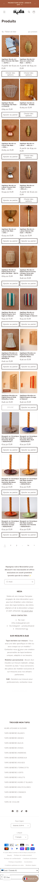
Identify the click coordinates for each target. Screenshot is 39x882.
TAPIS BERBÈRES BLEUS (13, 743)
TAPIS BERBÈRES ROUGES (14, 763)
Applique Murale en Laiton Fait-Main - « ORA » (9, 230)
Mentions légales (31, 865)
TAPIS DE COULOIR (11, 802)
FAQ (5, 717)
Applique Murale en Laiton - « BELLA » (27, 144)
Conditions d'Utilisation (13, 702)
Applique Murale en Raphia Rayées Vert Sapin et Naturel (9, 314)
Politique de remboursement (23, 855)
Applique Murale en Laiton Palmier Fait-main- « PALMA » (27, 230)
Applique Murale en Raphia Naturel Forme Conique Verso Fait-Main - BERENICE (28, 272)
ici (27, 629)
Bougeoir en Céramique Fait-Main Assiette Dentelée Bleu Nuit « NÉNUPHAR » (28, 438)
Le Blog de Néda (10, 712)
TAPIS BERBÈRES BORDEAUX (15, 758)
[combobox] (19, 870)
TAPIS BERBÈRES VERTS (13, 772)
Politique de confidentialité (12, 858)
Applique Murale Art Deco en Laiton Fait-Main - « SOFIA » (27, 60)
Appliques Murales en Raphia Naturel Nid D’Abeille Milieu (28, 354)
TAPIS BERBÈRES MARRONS (15, 753)
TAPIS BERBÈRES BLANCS (14, 733)
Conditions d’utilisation (30, 858)
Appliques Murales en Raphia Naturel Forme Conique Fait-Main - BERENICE (10, 355)
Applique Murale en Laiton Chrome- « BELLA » (27, 187)
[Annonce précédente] (4, 3)
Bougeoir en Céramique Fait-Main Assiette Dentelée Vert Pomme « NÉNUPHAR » (28, 523)
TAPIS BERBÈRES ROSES (14, 748)
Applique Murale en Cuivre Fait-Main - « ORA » (9, 145)
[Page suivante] (34, 545)
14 (28, 545)
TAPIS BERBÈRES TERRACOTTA (16, 768)
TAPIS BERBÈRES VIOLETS (14, 777)
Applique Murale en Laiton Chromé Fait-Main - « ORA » (9, 187)
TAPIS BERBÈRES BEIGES (14, 738)
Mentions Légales (11, 707)
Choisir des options (10, 74)
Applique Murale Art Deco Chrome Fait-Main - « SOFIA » (10, 60)
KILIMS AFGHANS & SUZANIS (15, 728)
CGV (6, 697)
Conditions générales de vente (14, 865)
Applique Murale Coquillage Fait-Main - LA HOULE (10, 104)
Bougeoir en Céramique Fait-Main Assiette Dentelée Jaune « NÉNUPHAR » (28, 481)
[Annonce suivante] (35, 3)
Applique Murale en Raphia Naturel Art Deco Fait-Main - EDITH (10, 271)
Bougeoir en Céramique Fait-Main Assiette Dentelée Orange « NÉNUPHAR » (10, 523)
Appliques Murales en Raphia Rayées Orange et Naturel (28, 397)
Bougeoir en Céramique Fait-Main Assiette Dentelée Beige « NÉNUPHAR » (10, 438)
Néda (10, 852)
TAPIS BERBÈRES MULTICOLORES (17, 787)
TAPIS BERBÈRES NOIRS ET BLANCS (18, 782)
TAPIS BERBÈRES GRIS (13, 797)
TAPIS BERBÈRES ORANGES (15, 792)
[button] (4, 12)
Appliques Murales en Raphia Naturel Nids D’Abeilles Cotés (9, 397)
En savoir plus (27, 611)
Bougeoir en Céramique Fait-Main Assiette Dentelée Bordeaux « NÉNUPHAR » (10, 481)
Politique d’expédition (15, 862)
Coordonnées (28, 862)
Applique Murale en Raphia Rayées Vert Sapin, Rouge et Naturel (28, 314)
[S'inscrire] (32, 581)
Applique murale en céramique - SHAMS (27, 103)
